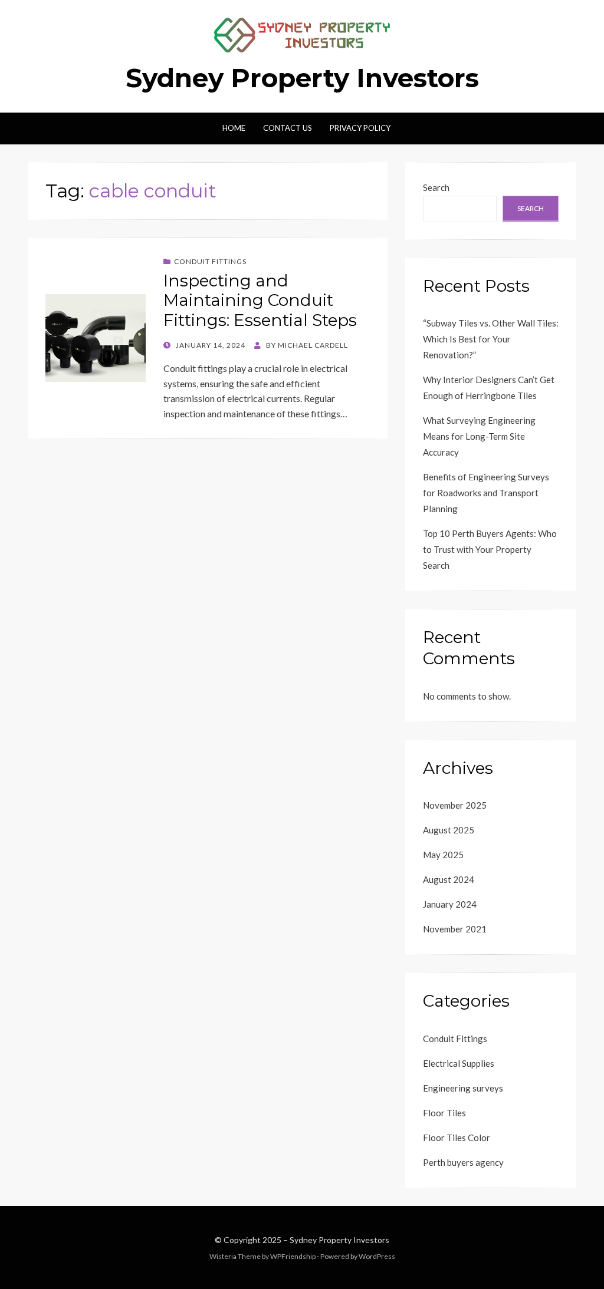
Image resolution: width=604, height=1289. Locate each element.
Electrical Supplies (458, 1063)
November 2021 (455, 929)
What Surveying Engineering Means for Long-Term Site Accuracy (479, 436)
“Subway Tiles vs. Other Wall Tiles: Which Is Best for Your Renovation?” (491, 339)
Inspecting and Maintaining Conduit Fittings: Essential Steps (260, 300)
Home (233, 128)
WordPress (377, 1256)
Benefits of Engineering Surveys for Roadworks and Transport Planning (486, 493)
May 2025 (443, 854)
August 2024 (448, 879)
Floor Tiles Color (456, 1137)
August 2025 (448, 830)
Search (436, 187)
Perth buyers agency (463, 1162)
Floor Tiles (444, 1112)
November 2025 (455, 805)
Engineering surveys (463, 1088)
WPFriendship (293, 1256)
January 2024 (450, 904)
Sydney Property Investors (302, 78)
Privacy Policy (360, 128)
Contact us (287, 128)
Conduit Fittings (210, 261)
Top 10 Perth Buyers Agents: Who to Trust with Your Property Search (490, 549)
